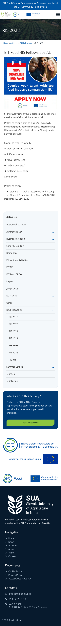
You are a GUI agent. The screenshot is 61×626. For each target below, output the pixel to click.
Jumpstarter (12, 288)
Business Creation (15, 239)
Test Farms (12, 381)
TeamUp (10, 374)
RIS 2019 (13, 317)
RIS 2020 (13, 324)
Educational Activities (17, 260)
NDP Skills (11, 295)
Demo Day (11, 253)
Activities (14, 43)
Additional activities (16, 224)
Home (5, 43)
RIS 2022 (13, 338)
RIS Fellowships (26, 43)
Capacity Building (15, 246)
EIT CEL (10, 267)
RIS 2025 (13, 352)
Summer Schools (14, 367)
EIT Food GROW (14, 274)
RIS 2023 (13, 345)
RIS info (12, 360)
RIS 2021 (13, 331)
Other (9, 303)
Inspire (9, 281)
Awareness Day (14, 232)
